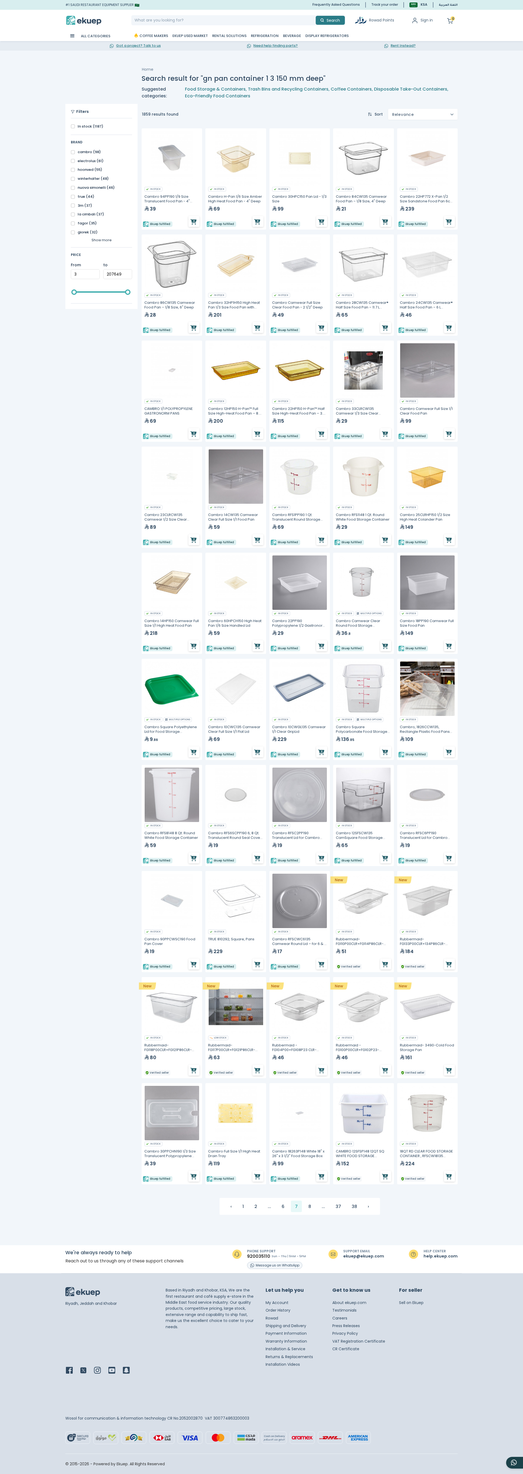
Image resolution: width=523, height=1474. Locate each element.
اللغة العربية (448, 5)
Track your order (384, 4)
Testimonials (344, 1310)
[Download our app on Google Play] (81, 1393)
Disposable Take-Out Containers (410, 89)
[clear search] (313, 20)
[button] (418, 4)
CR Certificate (345, 1349)
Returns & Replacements (289, 1356)
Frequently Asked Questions (336, 4)
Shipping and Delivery (286, 1325)
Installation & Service (285, 1349)
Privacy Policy (345, 1333)
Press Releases (346, 1325)
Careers (339, 1318)
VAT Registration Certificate (358, 1341)
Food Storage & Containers (215, 89)
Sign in (427, 20)
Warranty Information (286, 1341)
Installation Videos (283, 1364)
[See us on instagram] (100, 1370)
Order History (278, 1310)
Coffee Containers (351, 89)
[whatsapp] (514, 1463)
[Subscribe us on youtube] (115, 1370)
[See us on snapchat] (129, 1370)
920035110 (258, 1256)
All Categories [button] (95, 36)
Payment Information (286, 1333)
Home (147, 69)
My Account (277, 1302)
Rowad (272, 1318)
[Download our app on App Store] (118, 1393)
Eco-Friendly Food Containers (217, 96)
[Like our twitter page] (86, 1370)
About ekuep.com (349, 1302)
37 (338, 1206)
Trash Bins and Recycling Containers (288, 89)
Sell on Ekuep (411, 1302)
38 (354, 1206)
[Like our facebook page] (72, 1370)
